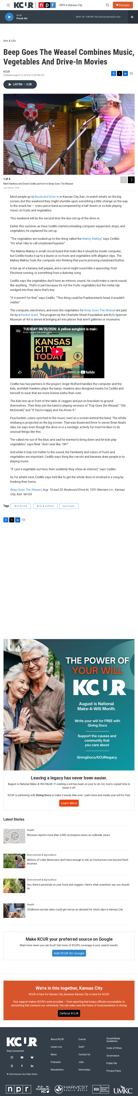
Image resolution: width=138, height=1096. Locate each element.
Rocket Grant (29, 315)
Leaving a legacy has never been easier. (69, 777)
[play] (9, 17)
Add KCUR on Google (69, 953)
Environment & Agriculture (41, 855)
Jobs (81, 1062)
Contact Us (84, 1054)
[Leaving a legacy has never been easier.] (69, 704)
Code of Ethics (114, 1048)
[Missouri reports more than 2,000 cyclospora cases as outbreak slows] (14, 836)
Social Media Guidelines (113, 1039)
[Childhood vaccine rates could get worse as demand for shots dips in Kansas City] (14, 910)
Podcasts (56, 1062)
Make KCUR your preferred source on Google (69, 939)
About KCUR (57, 1039)
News (54, 1054)
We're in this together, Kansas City (69, 988)
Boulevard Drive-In (47, 196)
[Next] (131, 179)
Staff (81, 1047)
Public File (112, 1063)
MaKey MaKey (91, 238)
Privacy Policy (114, 1071)
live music (69, 506)
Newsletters (57, 1069)
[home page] (35, 5)
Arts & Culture (45, 506)
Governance (113, 1055)
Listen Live (56, 1047)
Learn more (69, 803)
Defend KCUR (69, 1013)
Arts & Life (9, 40)
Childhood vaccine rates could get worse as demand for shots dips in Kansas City (75, 909)
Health (30, 830)
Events (82, 1039)
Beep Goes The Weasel (99, 310)
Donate (124, 5)
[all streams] (133, 17)
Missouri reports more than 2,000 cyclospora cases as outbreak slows (68, 835)
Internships (84, 1069)
